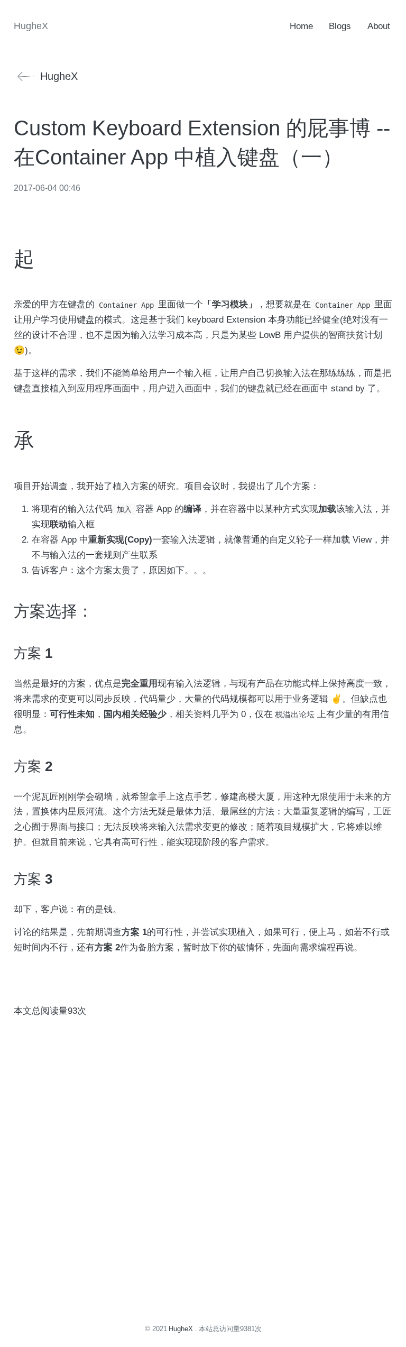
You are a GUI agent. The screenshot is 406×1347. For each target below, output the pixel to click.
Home (301, 26)
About (378, 26)
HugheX (59, 76)
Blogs (340, 26)
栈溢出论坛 (295, 714)
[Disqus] (203, 1149)
